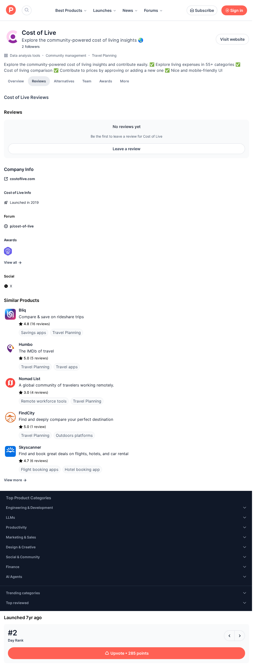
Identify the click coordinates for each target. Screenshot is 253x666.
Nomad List (29, 378)
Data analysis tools (25, 55)
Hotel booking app (82, 469)
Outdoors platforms (74, 435)
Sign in (236, 10)
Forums (151, 10)
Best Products (68, 10)
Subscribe (204, 10)
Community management (66, 55)
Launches (102, 10)
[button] (124, 80)
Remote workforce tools (43, 401)
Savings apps (33, 332)
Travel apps (67, 366)
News (128, 10)
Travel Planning (104, 55)
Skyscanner (30, 447)
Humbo (26, 344)
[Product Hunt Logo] (11, 10)
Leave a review (126, 148)
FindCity (27, 412)
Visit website (232, 39)
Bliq (22, 310)
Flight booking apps (39, 469)
